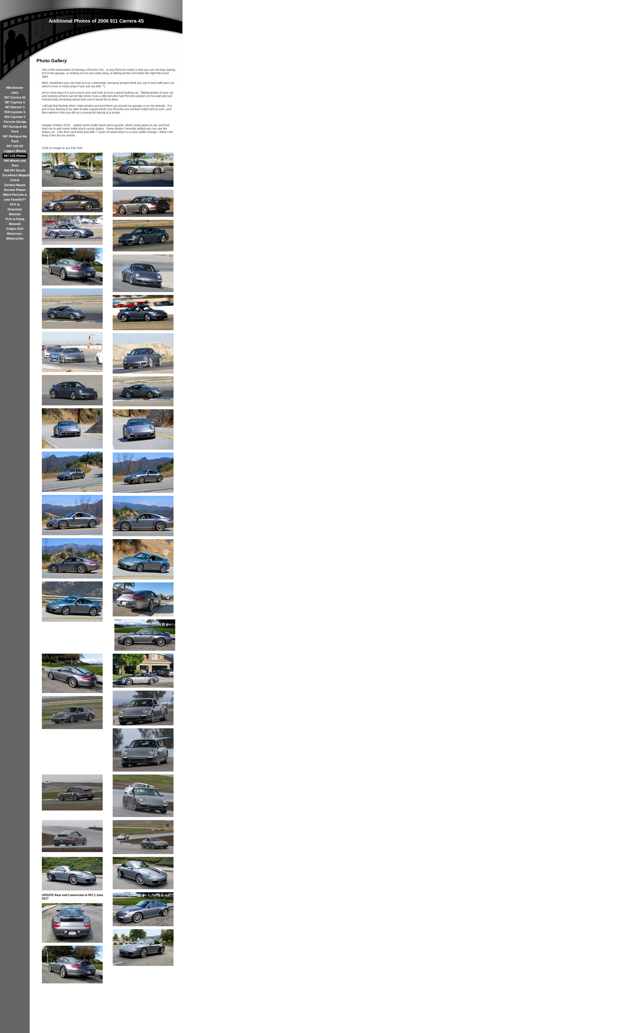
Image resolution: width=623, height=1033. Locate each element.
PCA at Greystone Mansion (15, 209)
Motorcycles (15, 238)
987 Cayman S (15, 102)
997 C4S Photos (15, 156)
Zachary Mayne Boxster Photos (15, 187)
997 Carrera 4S (15, 97)
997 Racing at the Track (15, 129)
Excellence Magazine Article (14, 178)
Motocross (15, 233)
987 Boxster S (15, 107)
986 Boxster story (14, 90)
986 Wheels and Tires (15, 163)
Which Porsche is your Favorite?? (15, 197)
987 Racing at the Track (15, 139)
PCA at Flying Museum (15, 221)
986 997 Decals (15, 170)
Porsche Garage (15, 122)
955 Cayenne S (14, 117)
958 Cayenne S (14, 112)
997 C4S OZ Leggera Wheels (15, 148)
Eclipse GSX (14, 229)
